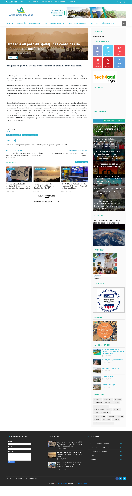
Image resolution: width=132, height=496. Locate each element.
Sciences (116, 419)
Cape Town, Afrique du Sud (110, 368)
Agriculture (108, 399)
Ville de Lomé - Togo (108, 385)
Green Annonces (60, 2)
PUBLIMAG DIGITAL (82, 483)
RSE (29, 2)
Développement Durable (76, 23)
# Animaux (26, 135)
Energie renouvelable (102, 413)
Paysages (97, 419)
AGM (9, 131)
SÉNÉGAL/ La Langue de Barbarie (112, 360)
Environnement (34, 23)
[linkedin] (120, 2)
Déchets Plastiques (101, 406)
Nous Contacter (31, 478)
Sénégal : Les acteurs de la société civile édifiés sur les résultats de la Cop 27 (44, 186)
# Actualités (17, 135)
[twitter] (124, 2)
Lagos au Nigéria (107, 376)
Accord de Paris (40, 168)
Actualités (21, 23)
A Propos (21, 2)
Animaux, (19, 53)
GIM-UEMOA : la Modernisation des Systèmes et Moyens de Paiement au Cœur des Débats (74, 186)
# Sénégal (34, 135)
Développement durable (102, 409)
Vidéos (119, 120)
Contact (72, 2)
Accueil (12, 23)
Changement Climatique (102, 402)
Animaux (118, 399)
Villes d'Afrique (107, 423)
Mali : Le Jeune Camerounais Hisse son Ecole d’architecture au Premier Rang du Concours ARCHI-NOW (69, 465)
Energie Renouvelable (53, 23)
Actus (98, 120)
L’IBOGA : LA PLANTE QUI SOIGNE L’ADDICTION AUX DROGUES (106, 129)
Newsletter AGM (47, 2)
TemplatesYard (62, 483)
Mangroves (112, 416)
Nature (120, 416)
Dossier (35, 2)
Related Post (12, 162)
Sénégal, (25, 53)
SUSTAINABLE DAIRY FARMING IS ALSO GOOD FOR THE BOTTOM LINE (108, 191)
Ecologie (117, 409)
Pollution (94, 23)
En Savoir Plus (82, 162)
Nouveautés (109, 120)
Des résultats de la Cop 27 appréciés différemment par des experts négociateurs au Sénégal (18, 186)
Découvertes (107, 23)
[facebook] (117, 2)
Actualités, (13, 53)
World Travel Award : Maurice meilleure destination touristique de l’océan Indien (113, 351)
